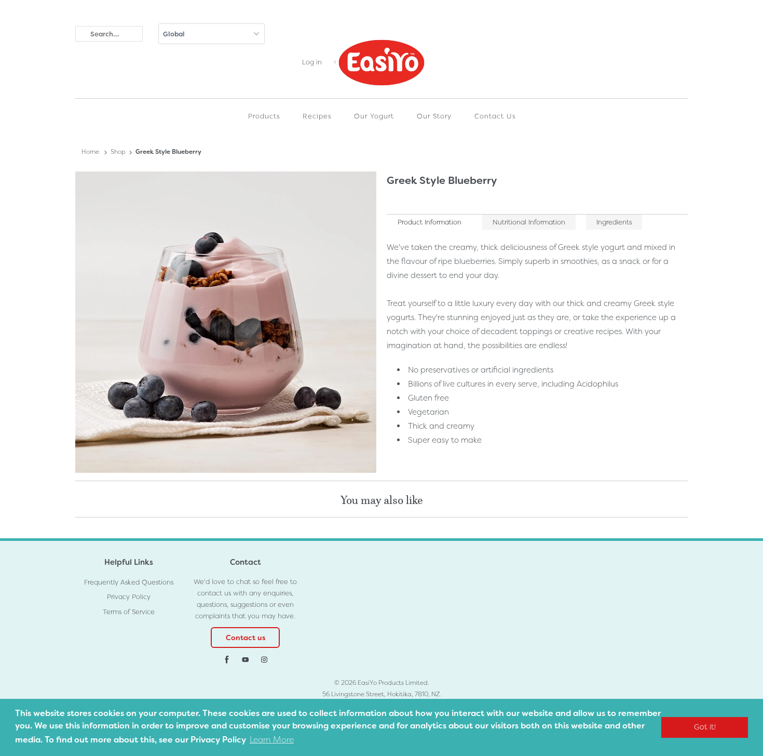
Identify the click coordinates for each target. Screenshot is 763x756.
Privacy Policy (129, 596)
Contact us (245, 637)
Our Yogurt (374, 116)
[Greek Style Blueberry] (225, 322)
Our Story (434, 116)
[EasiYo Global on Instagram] (264, 660)
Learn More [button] (272, 739)
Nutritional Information (529, 222)
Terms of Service (129, 611)
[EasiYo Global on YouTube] (245, 660)
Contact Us (494, 116)
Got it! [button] (705, 727)
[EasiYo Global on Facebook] (227, 660)
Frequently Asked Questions (128, 582)
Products (264, 116)
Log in (312, 62)
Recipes (317, 116)
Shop (118, 152)
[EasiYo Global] (381, 64)
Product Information (429, 222)
